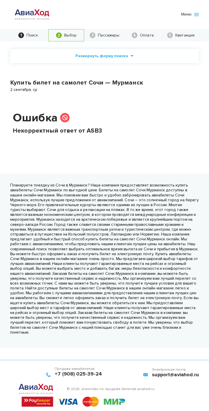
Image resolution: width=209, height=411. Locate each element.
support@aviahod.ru (175, 375)
